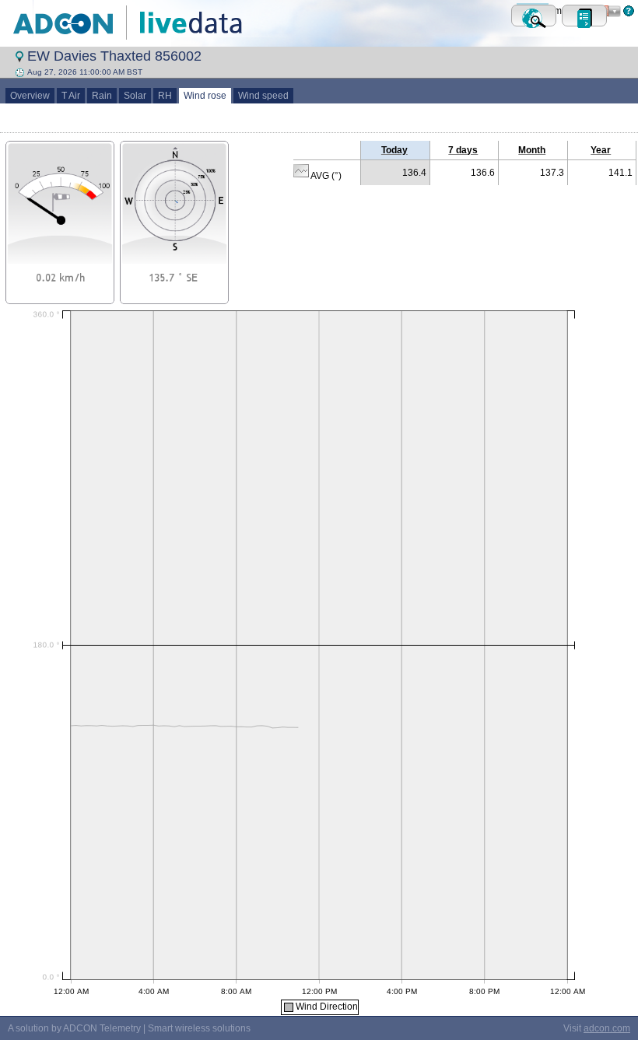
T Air (71, 95)
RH (165, 95)
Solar (135, 95)
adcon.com (607, 1028)
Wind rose (205, 95)
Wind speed (263, 95)
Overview (29, 95)
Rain (102, 95)
